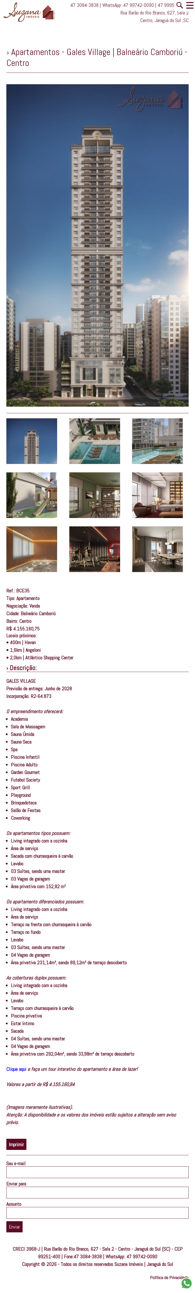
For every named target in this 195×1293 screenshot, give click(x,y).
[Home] (31, 22)
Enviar (14, 1226)
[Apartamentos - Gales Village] (31, 462)
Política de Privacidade (169, 1277)
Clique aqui (16, 1069)
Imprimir (16, 1144)
